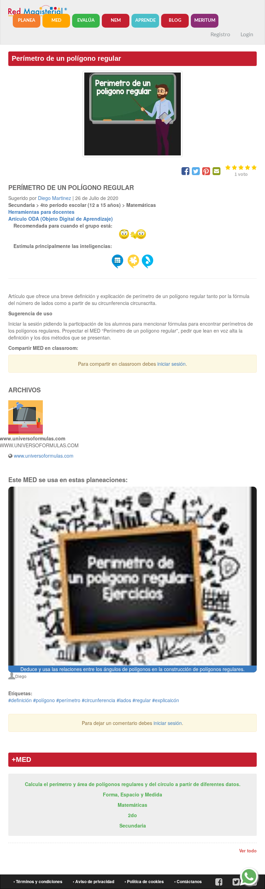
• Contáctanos (188, 882)
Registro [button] (220, 34)
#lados (124, 700)
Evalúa (86, 20)
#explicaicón (165, 700)
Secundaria (132, 825)
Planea (26, 20)
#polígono (44, 700)
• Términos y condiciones (37, 882)
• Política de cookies (144, 882)
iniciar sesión (171, 363)
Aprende (145, 20)
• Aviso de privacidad (93, 882)
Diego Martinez (54, 197)
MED (56, 20)
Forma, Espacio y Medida (132, 794)
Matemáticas (132, 804)
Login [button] (247, 34)
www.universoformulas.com (43, 455)
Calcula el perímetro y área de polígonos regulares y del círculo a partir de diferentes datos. (133, 784)
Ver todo (248, 851)
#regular (141, 700)
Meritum (204, 20)
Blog (175, 20)
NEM (116, 20)
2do (132, 815)
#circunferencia (98, 700)
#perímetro (68, 700)
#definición (20, 700)
